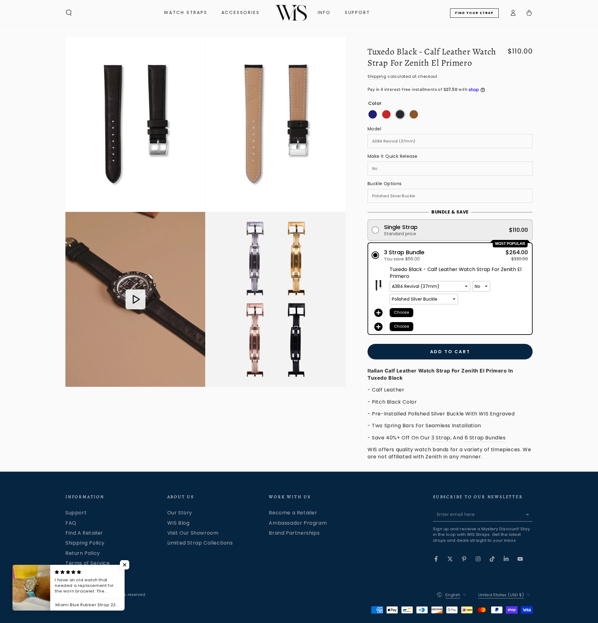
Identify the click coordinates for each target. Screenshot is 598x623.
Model (374, 129)
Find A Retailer (84, 532)
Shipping (377, 76)
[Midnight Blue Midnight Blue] (373, 114)
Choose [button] (401, 312)
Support (76, 512)
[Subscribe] (529, 514)
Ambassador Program (298, 523)
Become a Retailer (293, 512)
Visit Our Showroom (193, 532)
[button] (69, 13)
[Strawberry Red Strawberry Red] (386, 114)
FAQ (70, 523)
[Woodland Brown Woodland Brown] (414, 114)
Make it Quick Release (392, 156)
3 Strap (440, 437)
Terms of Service (87, 563)
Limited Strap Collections (200, 542)
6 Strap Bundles (485, 437)
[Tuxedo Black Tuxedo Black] (400, 114)
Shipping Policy (85, 542)
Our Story (179, 512)
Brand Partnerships (294, 532)
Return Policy (82, 553)
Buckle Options (385, 183)
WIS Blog (178, 523)
